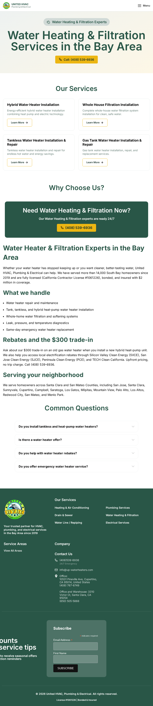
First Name (59, 653)
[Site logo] (17, 5)
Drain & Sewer (64, 515)
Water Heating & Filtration (122, 515)
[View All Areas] (25, 550)
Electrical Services (117, 522)
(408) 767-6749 (69, 585)
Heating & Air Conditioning (72, 507)
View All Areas (13, 550)
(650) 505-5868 (69, 601)
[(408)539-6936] (56, 560)
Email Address (62, 640)
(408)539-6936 (69, 560)
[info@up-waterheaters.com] (56, 569)
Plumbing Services (118, 507)
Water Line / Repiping (68, 522)
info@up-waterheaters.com (76, 569)
